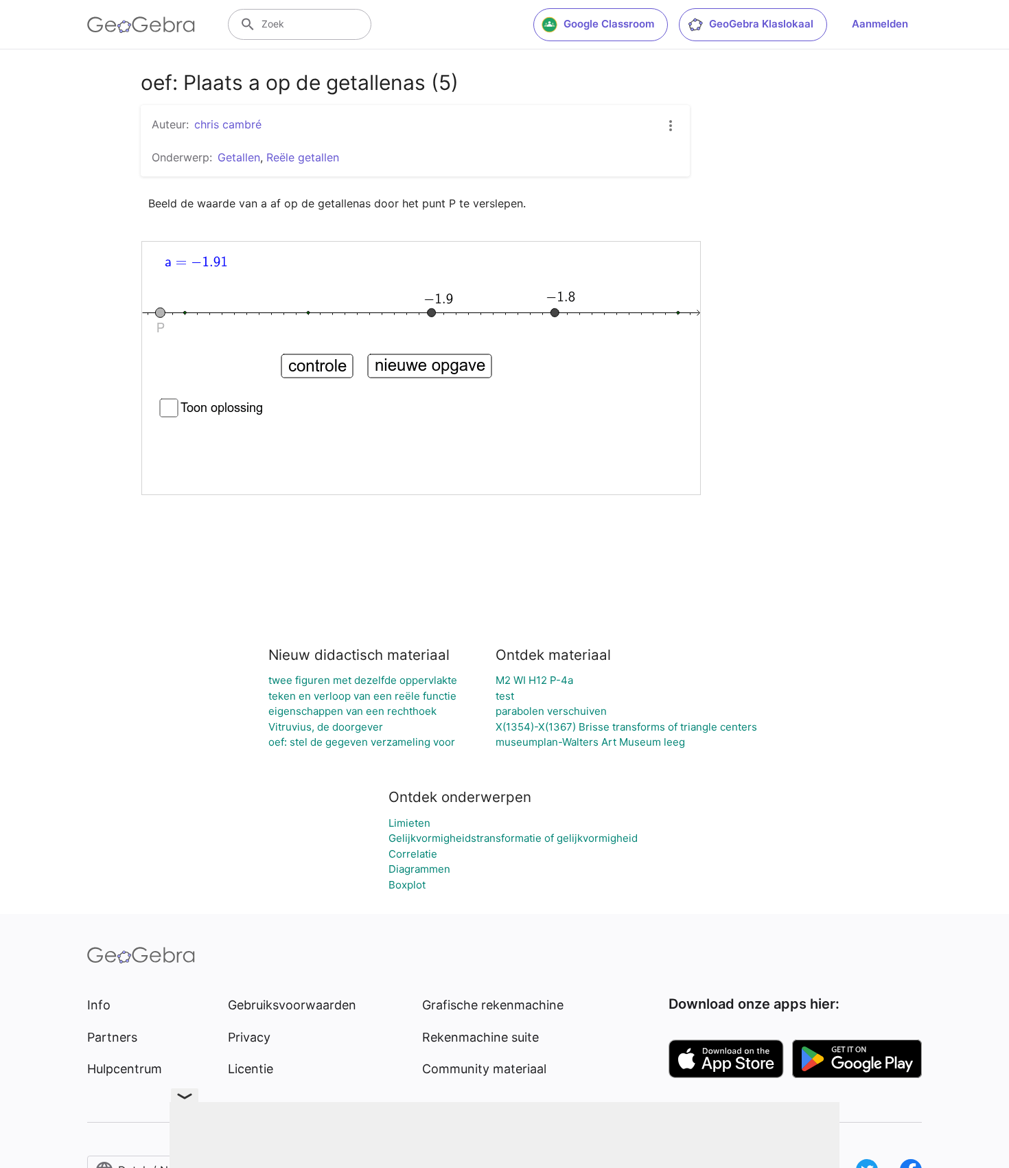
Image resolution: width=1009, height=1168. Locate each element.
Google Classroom (609, 23)
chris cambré (228, 124)
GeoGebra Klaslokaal (761, 23)
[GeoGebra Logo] (141, 24)
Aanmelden (880, 23)
